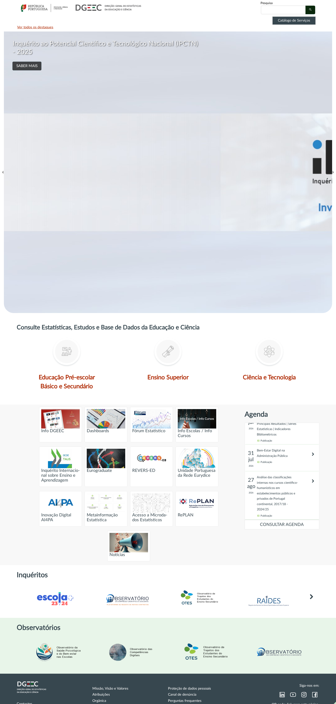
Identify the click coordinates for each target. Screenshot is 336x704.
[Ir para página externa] (268, 607)
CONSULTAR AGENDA (282, 525)
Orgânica (99, 701)
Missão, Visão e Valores (110, 688)
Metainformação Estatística (102, 517)
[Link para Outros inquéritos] (311, 602)
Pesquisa (267, 3)
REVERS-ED (143, 471)
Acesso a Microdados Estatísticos (149, 517)
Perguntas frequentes (184, 701)
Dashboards (98, 431)
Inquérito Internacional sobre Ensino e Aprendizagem (60, 475)
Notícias (117, 555)
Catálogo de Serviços (294, 20)
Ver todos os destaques (35, 27)
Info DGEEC (52, 431)
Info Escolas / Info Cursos (195, 433)
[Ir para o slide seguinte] (333, 172)
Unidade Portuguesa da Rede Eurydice (196, 473)
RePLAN (185, 515)
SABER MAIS (27, 66)
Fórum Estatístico (148, 431)
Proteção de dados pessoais (189, 688)
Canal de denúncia (182, 694)
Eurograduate (99, 471)
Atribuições (101, 694)
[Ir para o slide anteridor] (2, 172)
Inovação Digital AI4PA (56, 517)
